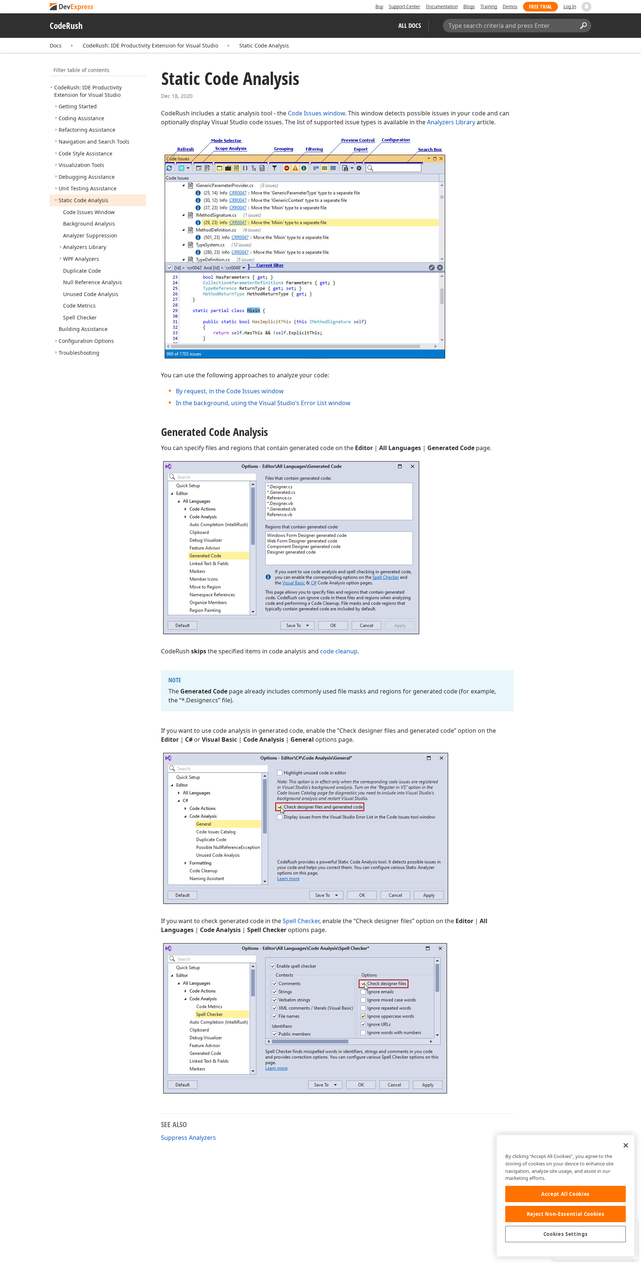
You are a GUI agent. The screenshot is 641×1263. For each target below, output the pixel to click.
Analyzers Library (451, 122)
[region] (565, 1195)
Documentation (442, 6)
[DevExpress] (72, 7)
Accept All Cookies (565, 1194)
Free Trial (540, 6)
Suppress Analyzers (188, 1138)
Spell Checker (301, 921)
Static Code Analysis (264, 45)
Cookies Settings (565, 1234)
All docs (409, 25)
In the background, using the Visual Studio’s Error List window (263, 403)
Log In (569, 6)
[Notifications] (586, 7)
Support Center (404, 6)
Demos (510, 6)
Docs (56, 45)
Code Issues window (316, 113)
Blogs (469, 6)
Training (488, 6)
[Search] (583, 25)
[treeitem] (88, 91)
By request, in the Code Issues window (230, 391)
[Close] (626, 1145)
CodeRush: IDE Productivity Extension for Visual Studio (150, 45)
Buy (379, 6)
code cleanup (339, 651)
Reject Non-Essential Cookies (565, 1214)
